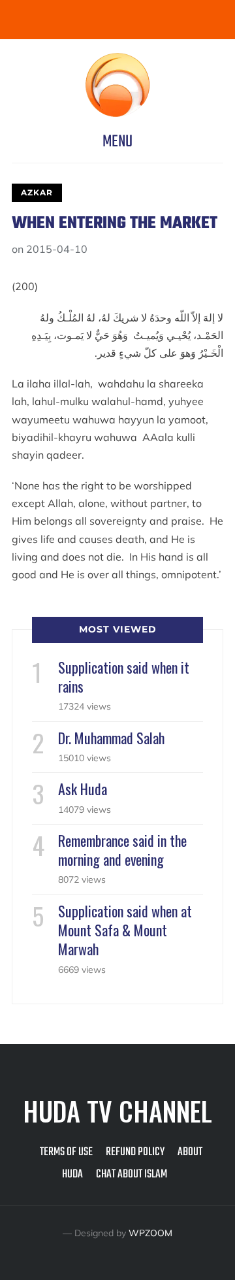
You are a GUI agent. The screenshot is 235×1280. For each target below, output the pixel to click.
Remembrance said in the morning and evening (122, 850)
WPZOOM (150, 1233)
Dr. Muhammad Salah (111, 737)
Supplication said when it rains (123, 677)
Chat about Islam (131, 1174)
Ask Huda (82, 788)
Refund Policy (135, 1152)
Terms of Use (66, 1152)
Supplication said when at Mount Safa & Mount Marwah (125, 929)
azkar (37, 192)
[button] (117, 142)
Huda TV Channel (117, 1110)
